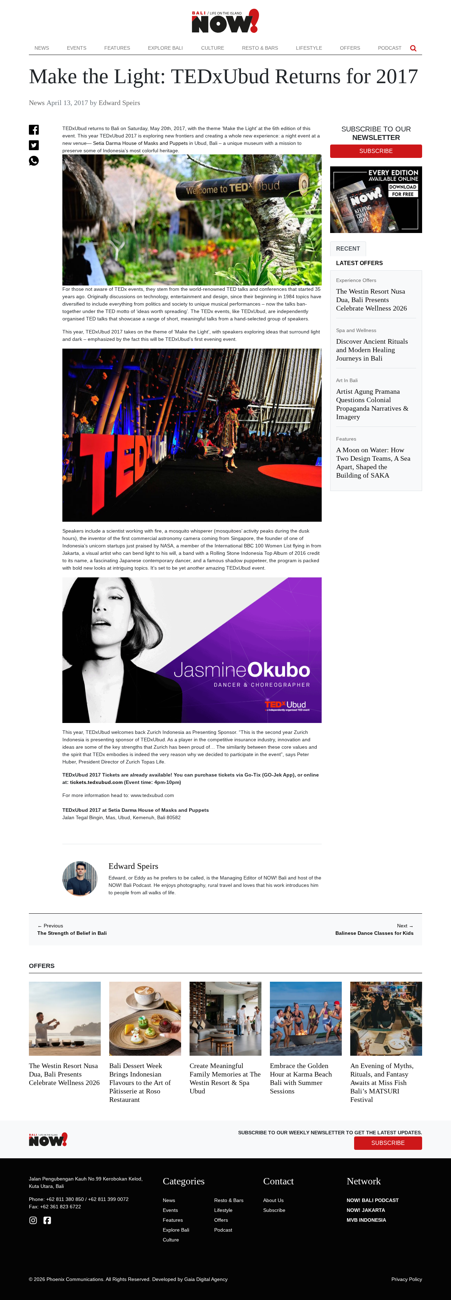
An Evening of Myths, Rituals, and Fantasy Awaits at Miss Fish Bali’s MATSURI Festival (382, 1082)
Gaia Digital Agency (206, 1279)
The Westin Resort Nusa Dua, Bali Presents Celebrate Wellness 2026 (371, 299)
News (42, 48)
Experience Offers (356, 280)
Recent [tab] (348, 249)
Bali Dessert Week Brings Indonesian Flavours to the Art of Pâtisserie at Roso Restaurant (140, 1082)
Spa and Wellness (356, 330)
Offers (350, 48)
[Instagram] (33, 1220)
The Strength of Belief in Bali (72, 933)
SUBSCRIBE (388, 1143)
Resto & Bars (260, 48)
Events (76, 48)
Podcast (390, 48)
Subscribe (274, 1210)
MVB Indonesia (366, 1220)
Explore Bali (165, 48)
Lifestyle (309, 48)
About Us (273, 1200)
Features (117, 48)
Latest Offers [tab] (359, 263)
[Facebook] (47, 1220)
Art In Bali (347, 380)
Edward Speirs (119, 102)
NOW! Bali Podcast (373, 1200)
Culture (212, 48)
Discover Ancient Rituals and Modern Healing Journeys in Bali (372, 349)
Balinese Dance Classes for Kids (374, 933)
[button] (413, 48)
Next (405, 925)
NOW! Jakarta (366, 1210)
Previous (50, 925)
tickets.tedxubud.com (96, 782)
